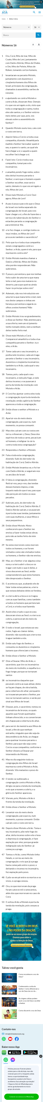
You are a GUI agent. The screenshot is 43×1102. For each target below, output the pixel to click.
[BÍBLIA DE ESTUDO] (12, 12)
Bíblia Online (13, 19)
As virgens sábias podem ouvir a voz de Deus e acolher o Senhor (29, 1000)
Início (4, 19)
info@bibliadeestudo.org (14, 1034)
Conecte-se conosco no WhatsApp (21, 1097)
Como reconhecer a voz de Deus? (29, 975)
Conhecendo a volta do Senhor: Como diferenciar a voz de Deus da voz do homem (29, 988)
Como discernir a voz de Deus (30, 1010)
